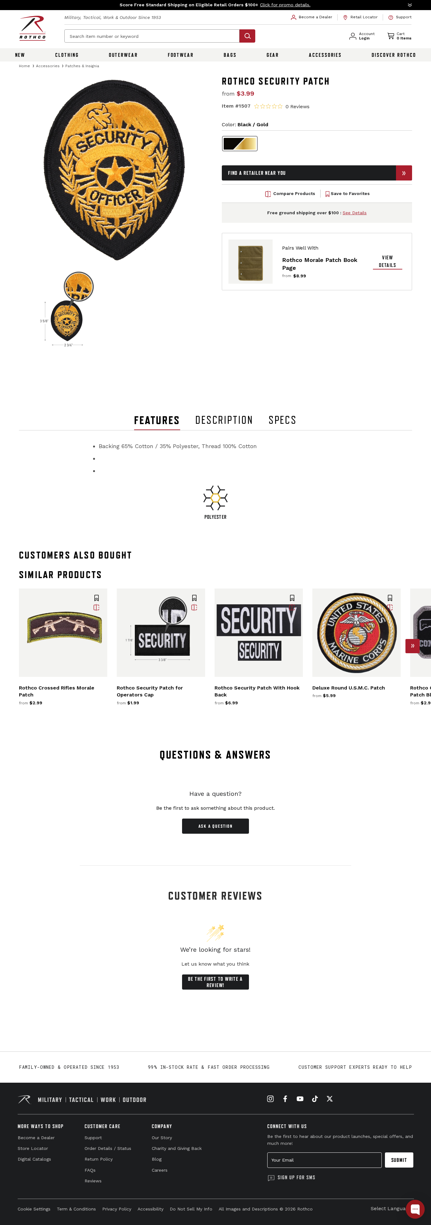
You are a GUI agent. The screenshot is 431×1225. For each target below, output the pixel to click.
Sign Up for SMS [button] (297, 1177)
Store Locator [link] (33, 1148)
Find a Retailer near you (257, 173)
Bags (230, 55)
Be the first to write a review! (215, 982)
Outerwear (123, 55)
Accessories (325, 55)
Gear (273, 55)
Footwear (181, 55)
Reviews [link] (93, 1180)
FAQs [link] (90, 1170)
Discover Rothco (394, 55)
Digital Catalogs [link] (34, 1159)
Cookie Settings (34, 1208)
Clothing (67, 55)
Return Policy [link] (99, 1159)
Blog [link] (157, 1159)
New (20, 55)
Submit (399, 1160)
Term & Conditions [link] (76, 1208)
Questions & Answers (216, 754)
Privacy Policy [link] (116, 1208)
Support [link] (93, 1137)
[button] (215, 5)
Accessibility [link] (150, 1208)
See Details (355, 213)
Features (157, 420)
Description (224, 420)
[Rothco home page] (32, 28)
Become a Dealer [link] (36, 1137)
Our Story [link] (162, 1137)
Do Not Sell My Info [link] (191, 1208)
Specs (283, 420)
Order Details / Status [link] (108, 1148)
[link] (312, 17)
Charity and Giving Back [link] (177, 1148)
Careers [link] (160, 1170)
